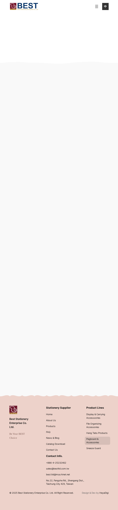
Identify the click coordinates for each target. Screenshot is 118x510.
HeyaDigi (104, 492)
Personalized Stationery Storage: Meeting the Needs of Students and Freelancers (92, 314)
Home (18, 75)
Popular (91, 210)
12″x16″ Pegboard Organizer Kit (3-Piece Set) (63, 147)
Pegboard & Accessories (39, 75)
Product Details (30, 177)
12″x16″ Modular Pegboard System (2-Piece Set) (29, 147)
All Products (91, 85)
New (89, 205)
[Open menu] (96, 6)
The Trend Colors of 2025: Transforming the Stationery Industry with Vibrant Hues (92, 371)
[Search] (98, 72)
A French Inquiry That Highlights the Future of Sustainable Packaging (92, 258)
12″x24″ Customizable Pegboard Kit (29, 240)
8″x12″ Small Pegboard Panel (62, 238)
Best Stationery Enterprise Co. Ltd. (18, 423)
